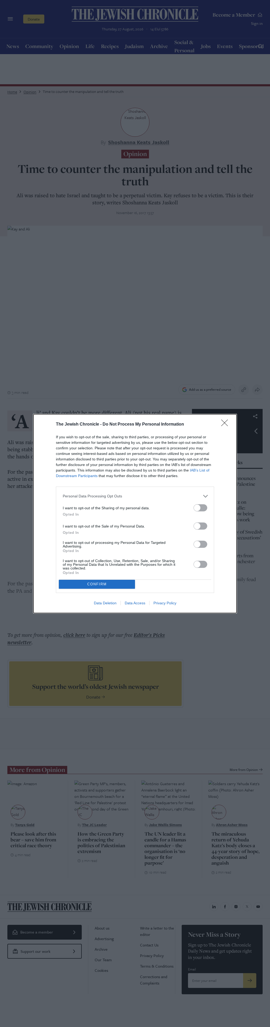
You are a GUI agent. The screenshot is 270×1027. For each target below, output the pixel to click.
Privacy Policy (164, 603)
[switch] (200, 507)
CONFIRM (97, 584)
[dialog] (135, 513)
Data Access (135, 603)
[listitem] (135, 496)
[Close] (226, 425)
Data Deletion (105, 603)
